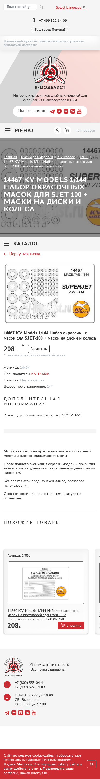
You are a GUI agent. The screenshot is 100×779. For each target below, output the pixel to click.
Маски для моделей (37, 157)
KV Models (66, 157)
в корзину (74, 625)
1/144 (84, 157)
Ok (92, 764)
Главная (10, 157)
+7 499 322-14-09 (53, 20)
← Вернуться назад (22, 253)
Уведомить (39, 349)
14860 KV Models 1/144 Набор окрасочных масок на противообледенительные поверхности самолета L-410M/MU (43, 614)
